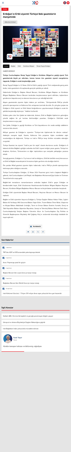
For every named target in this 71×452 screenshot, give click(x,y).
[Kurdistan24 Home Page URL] (35, 3)
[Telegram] (28, 232)
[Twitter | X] (38, 232)
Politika (5, 9)
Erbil (19, 66)
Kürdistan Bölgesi (28, 66)
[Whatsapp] (33, 232)
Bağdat (13, 66)
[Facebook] (43, 232)
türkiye (6, 66)
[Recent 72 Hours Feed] (64, 2)
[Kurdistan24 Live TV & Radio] (68, 2)
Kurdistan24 (37, 226)
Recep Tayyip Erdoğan (43, 66)
